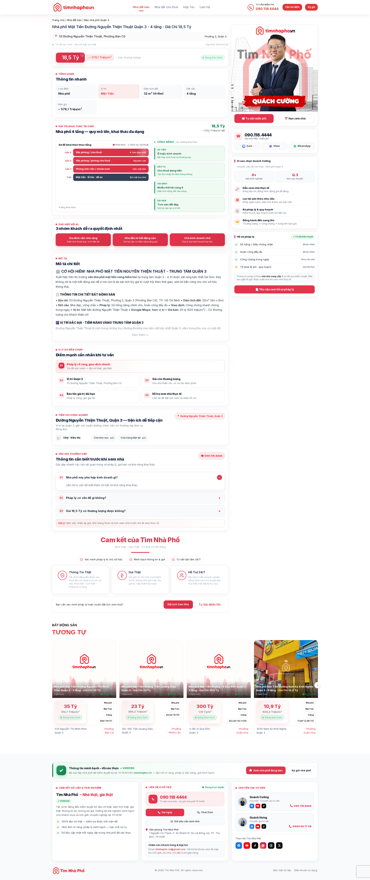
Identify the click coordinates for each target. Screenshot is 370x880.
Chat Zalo (207, 812)
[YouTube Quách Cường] (258, 806)
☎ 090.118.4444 (211, 455)
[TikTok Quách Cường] (264, 806)
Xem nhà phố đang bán (268, 770)
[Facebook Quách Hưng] (252, 826)
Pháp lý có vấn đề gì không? (83, 498)
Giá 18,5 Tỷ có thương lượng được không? (93, 511)
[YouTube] (247, 845)
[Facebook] (238, 845)
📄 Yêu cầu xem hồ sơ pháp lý (274, 289)
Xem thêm (138, 334)
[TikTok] (255, 845)
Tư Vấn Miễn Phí (210, 604)
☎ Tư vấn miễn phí (254, 118)
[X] (279, 845)
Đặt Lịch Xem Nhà (178, 604)
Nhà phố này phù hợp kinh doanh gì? (89, 477)
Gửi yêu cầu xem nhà (186, 821)
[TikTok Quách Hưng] (264, 826)
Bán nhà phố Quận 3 (96, 20)
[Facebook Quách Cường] (252, 806)
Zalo (249, 146)
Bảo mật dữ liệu (282, 870)
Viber (276, 146)
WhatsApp (304, 146)
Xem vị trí (158, 309)
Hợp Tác (189, 7)
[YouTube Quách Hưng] (258, 826)
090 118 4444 (302, 805)
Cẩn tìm (292, 7)
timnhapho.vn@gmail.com (170, 849)
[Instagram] (263, 845)
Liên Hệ (205, 7)
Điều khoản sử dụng (305, 870)
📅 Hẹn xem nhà (295, 118)
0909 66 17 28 (302, 826)
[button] (317, 685)
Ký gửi (311, 7)
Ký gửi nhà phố (301, 770)
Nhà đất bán (141, 7)
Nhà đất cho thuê (166, 7)
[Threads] (271, 845)
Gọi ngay (166, 812)
